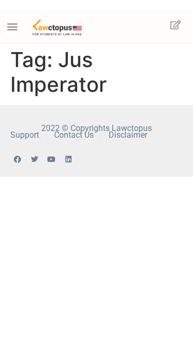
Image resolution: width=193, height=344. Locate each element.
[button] (12, 26)
